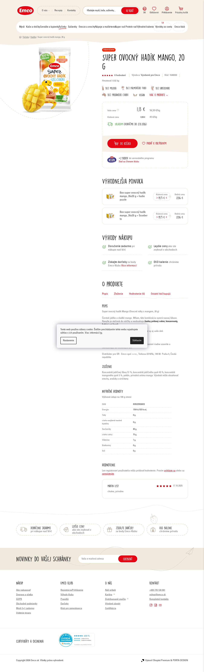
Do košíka (125, 143)
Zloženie (118, 294)
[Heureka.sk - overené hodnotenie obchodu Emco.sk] (77, 641)
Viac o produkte (157, 95)
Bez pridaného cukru (118, 95)
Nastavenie (68, 340)
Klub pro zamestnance (71, 608)
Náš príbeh (110, 590)
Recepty (58, 10)
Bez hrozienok (163, 88)
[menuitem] (22, 27)
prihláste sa (169, 471)
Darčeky (65, 604)
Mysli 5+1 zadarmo (25, 608)
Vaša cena (126, 109)
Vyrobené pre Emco (150, 75)
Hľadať (130, 10)
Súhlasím (136, 340)
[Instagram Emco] (150, 605)
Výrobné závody (112, 604)
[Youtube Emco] (160, 605)
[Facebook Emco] (155, 605)
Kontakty (71, 10)
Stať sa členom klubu (129, 161)
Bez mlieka (111, 88)
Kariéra (108, 595)
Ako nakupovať (23, 590)
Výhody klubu (67, 595)
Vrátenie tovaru (23, 613)
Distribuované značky (115, 599)
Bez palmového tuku (136, 88)
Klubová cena (126, 117)
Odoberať (127, 559)
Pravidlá (65, 599)
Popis (105, 294)
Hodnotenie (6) (137, 294)
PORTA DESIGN (180, 660)
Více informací (129, 266)
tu (101, 333)
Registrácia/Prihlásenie (72, 590)
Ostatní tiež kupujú (161, 294)
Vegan (142, 95)
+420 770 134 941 (157, 590)
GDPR (19, 599)
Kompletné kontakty (159, 599)
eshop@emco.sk (157, 595)
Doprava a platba (24, 595)
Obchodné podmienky (26, 604)
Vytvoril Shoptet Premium (157, 660)
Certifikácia (110, 608)
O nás (44, 10)
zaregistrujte (108, 474)
